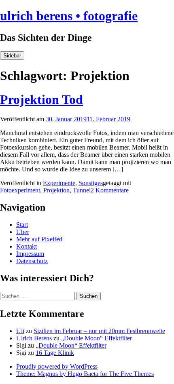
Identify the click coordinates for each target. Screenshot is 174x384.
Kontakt (26, 246)
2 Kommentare (110, 190)
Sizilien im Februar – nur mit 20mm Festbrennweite (99, 330)
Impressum (30, 253)
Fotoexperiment (20, 190)
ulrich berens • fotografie (69, 15)
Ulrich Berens (34, 338)
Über (22, 231)
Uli (20, 330)
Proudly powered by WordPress (57, 366)
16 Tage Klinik (55, 352)
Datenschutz (32, 260)
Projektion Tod (41, 99)
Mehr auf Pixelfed (39, 239)
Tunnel (82, 190)
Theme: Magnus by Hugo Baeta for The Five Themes (85, 373)
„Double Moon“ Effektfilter (96, 338)
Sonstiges (91, 182)
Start (22, 224)
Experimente (59, 182)
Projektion (56, 190)
